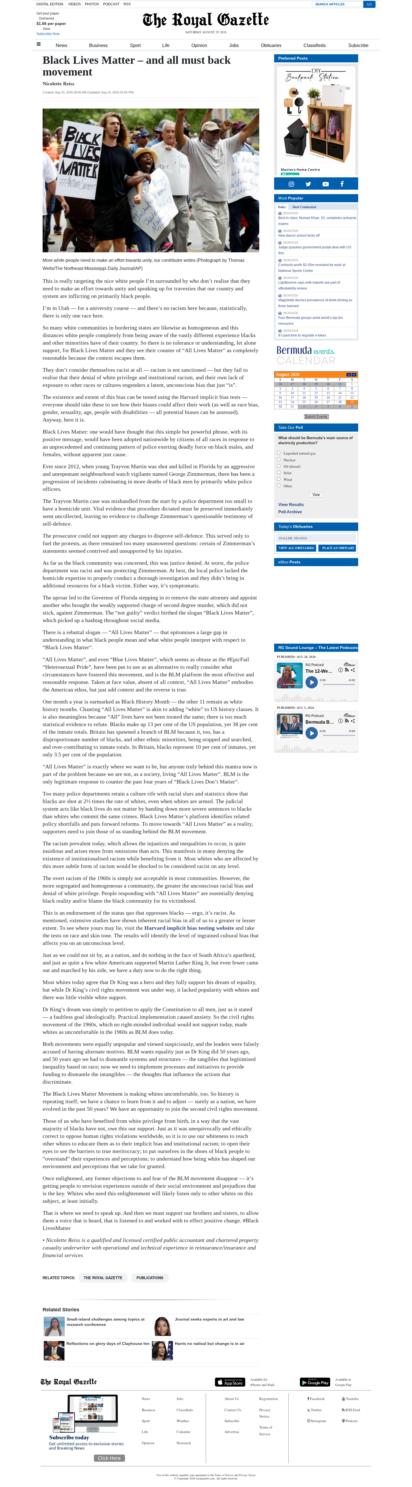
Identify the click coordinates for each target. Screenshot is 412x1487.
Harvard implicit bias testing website (189, 928)
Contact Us (232, 1409)
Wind (288, 479)
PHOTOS (92, 4)
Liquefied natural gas (300, 453)
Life (166, 45)
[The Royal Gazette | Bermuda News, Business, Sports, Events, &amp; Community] (206, 20)
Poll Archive (290, 511)
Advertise (231, 1431)
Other (288, 485)
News (61, 45)
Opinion (199, 45)
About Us (231, 1398)
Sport (135, 45)
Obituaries (271, 45)
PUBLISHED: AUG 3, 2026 (295, 707)
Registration (268, 1398)
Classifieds (315, 45)
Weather (183, 1420)
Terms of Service (265, 1430)
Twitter (315, 1409)
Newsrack (184, 1442)
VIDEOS (74, 4)
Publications (149, 1277)
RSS (127, 4)
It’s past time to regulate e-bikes (302, 335)
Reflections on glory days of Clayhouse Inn (108, 1343)
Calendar (183, 1431)
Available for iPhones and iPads (262, 1382)
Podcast (351, 1420)
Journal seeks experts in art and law (209, 1319)
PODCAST (111, 4)
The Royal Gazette (103, 1277)
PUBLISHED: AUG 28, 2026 (296, 657)
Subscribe (358, 45)
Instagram (318, 1420)
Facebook (317, 1398)
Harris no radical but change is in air (209, 1343)
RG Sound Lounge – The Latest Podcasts (318, 647)
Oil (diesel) (292, 466)
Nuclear (289, 459)
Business (98, 45)
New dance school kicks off (299, 235)
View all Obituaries (296, 548)
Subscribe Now (48, 34)
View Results (291, 504)
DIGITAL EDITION (49, 4)
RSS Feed (352, 1409)
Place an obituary (338, 548)
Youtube (352, 1398)
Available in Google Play (343, 1382)
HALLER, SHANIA (293, 538)
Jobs (234, 45)
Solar (287, 472)
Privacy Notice (265, 1413)
